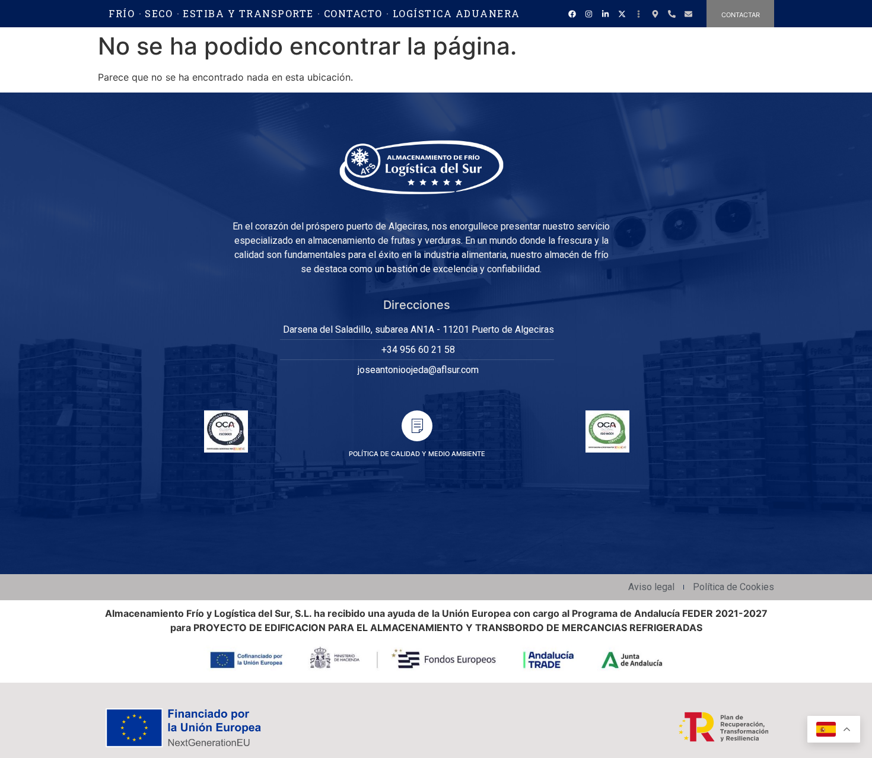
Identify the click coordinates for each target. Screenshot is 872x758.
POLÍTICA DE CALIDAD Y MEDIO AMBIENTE (417, 454)
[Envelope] (688, 13)
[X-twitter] (621, 13)
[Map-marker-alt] (655, 13)
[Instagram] (588, 13)
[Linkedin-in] (605, 13)
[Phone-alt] (671, 13)
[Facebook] (572, 13)
